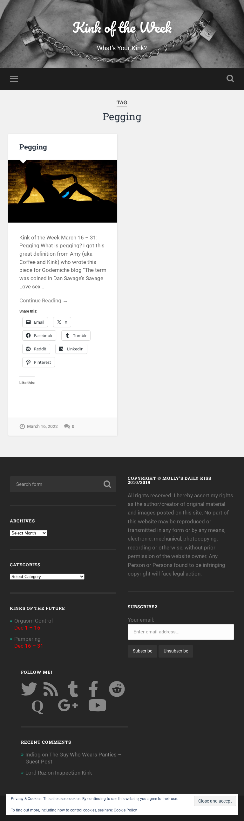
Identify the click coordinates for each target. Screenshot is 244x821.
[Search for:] (63, 484)
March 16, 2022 (42, 426)
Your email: (141, 620)
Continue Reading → (43, 300)
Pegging (33, 146)
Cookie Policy (125, 810)
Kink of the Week (122, 27)
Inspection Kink (73, 772)
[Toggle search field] (230, 78)
